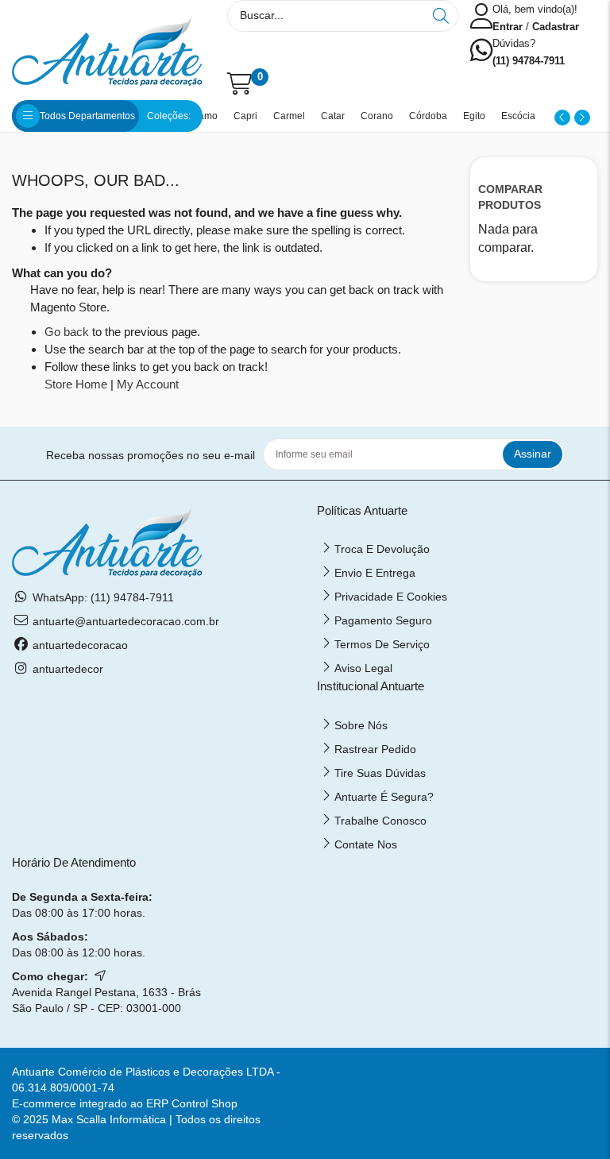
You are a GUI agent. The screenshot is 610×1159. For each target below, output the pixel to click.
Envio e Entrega (374, 572)
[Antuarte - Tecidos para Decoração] (107, 50)
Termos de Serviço (382, 644)
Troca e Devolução (382, 549)
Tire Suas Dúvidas (380, 773)
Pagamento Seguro (383, 620)
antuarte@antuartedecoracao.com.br (126, 621)
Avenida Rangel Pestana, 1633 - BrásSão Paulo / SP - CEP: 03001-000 (106, 1000)
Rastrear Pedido (375, 749)
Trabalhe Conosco (380, 820)
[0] (231, 84)
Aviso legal (363, 668)
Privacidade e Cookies (390, 596)
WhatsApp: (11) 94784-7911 (103, 597)
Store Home (75, 384)
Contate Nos (365, 844)
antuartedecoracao (80, 645)
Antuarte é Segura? (384, 796)
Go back (66, 331)
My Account (148, 384)
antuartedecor (68, 669)
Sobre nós (361, 725)
